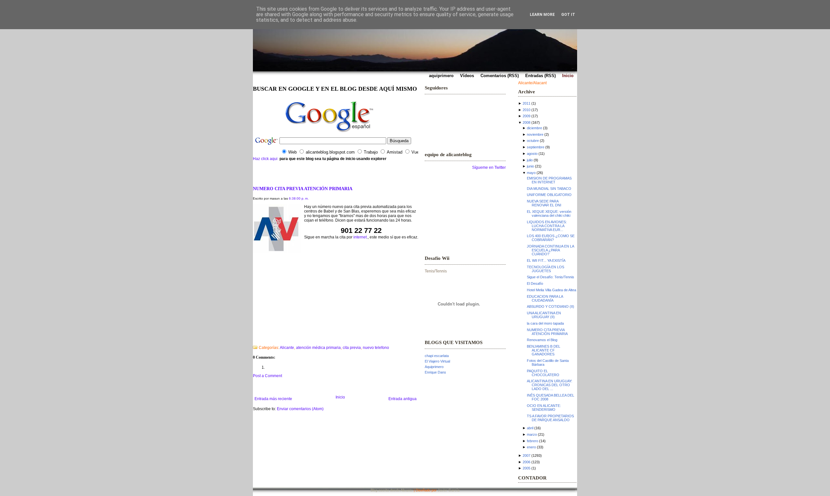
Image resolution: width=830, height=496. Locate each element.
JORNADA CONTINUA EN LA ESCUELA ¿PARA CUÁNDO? (550, 250)
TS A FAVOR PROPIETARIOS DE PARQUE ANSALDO (550, 418)
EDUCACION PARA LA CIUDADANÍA (545, 298)
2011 (526, 103)
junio (530, 166)
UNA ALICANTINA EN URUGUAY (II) (544, 315)
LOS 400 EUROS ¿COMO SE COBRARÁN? (551, 238)
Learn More (542, 14)
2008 (526, 122)
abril (530, 428)
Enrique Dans (435, 372)
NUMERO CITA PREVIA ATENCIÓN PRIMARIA (302, 188)
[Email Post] (253, 339)
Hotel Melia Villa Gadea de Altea (551, 290)
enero (531, 447)
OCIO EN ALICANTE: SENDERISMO (544, 407)
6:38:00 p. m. (299, 198)
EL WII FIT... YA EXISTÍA (546, 260)
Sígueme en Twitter (489, 167)
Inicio (340, 397)
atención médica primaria (318, 347)
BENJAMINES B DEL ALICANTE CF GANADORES (543, 350)
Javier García (448, 490)
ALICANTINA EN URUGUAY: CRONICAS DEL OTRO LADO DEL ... (549, 385)
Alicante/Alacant (532, 83)
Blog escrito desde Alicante (392, 490)
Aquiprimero (434, 367)
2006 (526, 462)
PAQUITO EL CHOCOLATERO (543, 373)
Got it (568, 14)
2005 (526, 468)
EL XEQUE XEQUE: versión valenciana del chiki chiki (549, 213)
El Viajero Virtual (437, 361)
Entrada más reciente (273, 399)
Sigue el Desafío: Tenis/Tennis (550, 277)
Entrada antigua (402, 399)
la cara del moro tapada (545, 323)
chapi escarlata (437, 356)
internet (360, 237)
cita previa (352, 347)
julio (530, 160)
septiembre (535, 147)
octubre (533, 141)
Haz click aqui (265, 158)
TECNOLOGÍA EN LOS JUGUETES (545, 269)
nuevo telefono (376, 347)
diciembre (534, 128)
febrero (532, 441)
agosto (532, 154)
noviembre (535, 134)
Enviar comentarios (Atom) (300, 409)
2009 (526, 116)
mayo (531, 173)
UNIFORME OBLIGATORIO (549, 195)
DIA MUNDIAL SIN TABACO (549, 188)
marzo (532, 434)
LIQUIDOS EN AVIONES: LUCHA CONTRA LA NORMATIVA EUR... (547, 226)
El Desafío (535, 283)
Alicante (287, 347)
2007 (526, 455)
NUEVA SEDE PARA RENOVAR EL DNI (544, 203)
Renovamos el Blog (542, 340)
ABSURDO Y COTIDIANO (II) (550, 306)
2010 (526, 110)
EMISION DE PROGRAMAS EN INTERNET (549, 180)
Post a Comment (267, 376)
